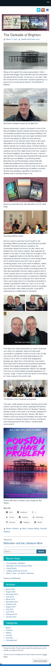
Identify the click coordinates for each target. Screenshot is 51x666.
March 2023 (10, 589)
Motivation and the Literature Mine (19, 565)
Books (8, 528)
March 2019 (10, 599)
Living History (11, 568)
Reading (7, 531)
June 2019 (10, 596)
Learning (9, 637)
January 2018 (11, 616)
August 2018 (10, 606)
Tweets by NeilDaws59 (12, 578)
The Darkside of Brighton (15, 563)
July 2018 (9, 609)
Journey (9, 635)
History (8, 632)
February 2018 (11, 614)
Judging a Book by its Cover (16, 570)
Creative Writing (33, 528)
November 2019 (12, 594)
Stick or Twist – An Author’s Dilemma (20, 573)
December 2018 (12, 601)
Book (24, 528)
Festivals (15, 528)
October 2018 (11, 604)
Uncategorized (11, 640)
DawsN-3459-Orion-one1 (30, 39)
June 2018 (10, 611)
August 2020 (10, 591)
